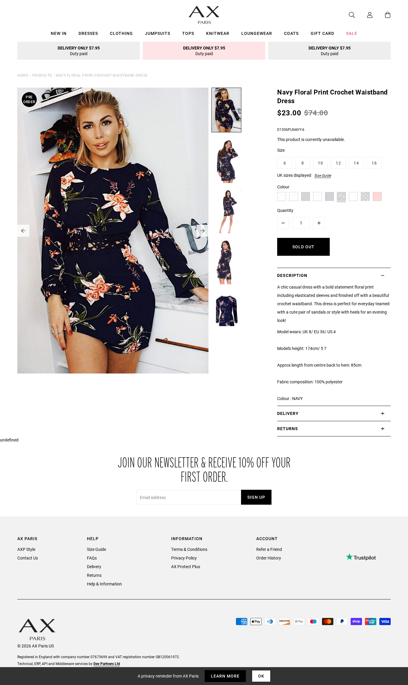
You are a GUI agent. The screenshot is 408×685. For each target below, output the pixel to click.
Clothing (121, 33)
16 (374, 163)
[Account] (364, 15)
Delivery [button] (288, 413)
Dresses (88, 33)
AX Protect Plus (185, 566)
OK (261, 676)
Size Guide (322, 175)
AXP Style (26, 549)
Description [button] (292, 275)
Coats (291, 33)
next (202, 231)
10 (320, 163)
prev (23, 231)
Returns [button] (287, 428)
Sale (351, 33)
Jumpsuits (157, 33)
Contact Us (27, 558)
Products (42, 75)
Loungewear (256, 33)
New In (59, 33)
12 (338, 163)
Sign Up (256, 497)
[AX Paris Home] (204, 15)
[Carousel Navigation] (112, 231)
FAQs (92, 558)
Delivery (94, 566)
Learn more (225, 676)
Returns (94, 575)
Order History (268, 558)
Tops (188, 33)
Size (281, 150)
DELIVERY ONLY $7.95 (79, 50)
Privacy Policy (184, 558)
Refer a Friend (269, 549)
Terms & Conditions (189, 549)
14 (356, 163)
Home (22, 75)
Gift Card (322, 33)
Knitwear (217, 33)
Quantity (285, 210)
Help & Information (104, 584)
